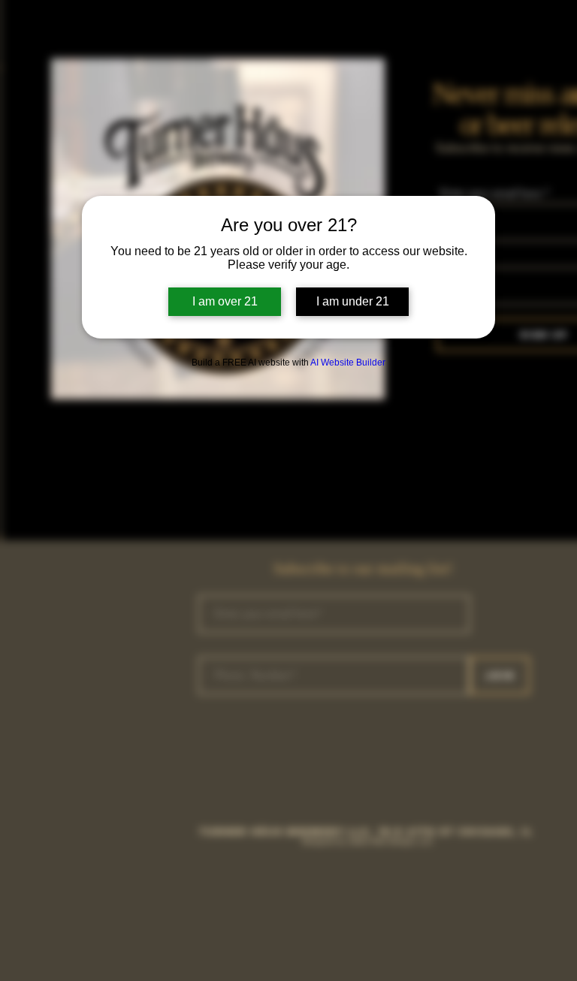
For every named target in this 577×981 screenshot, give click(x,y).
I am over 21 (225, 301)
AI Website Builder (347, 362)
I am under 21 (352, 301)
